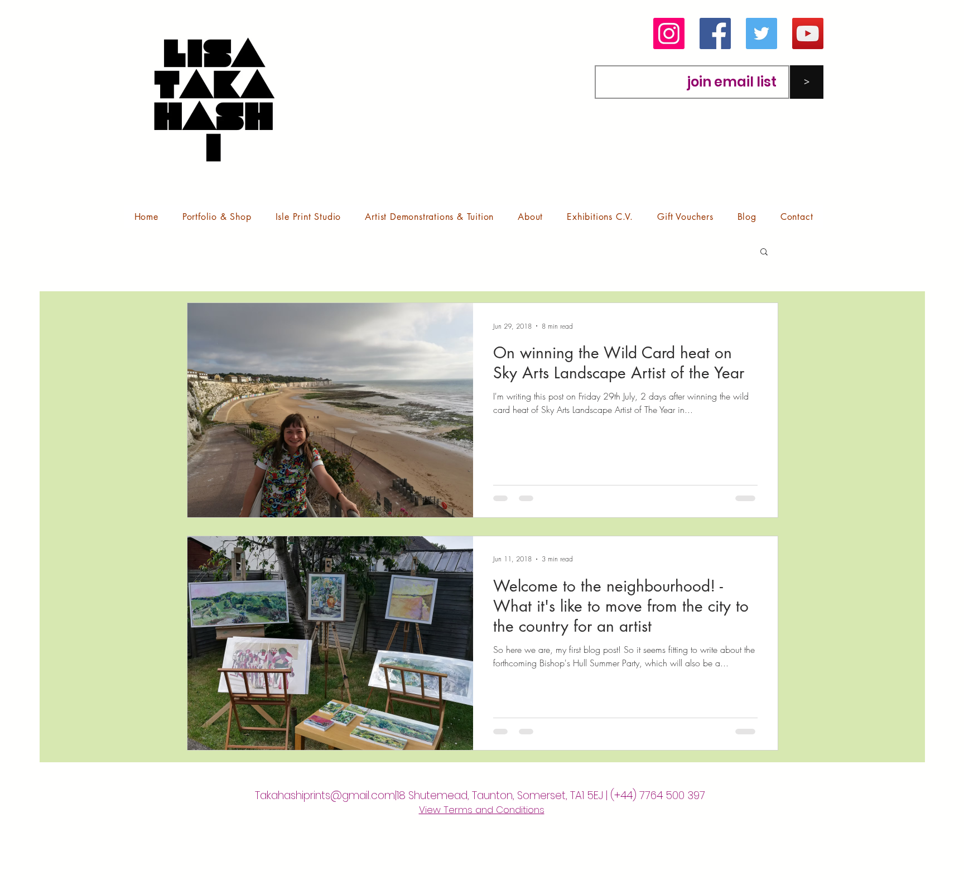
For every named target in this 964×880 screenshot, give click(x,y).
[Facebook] (715, 33)
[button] (216, 216)
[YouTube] (807, 33)
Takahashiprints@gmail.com (325, 795)
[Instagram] (669, 33)
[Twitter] (761, 33)
